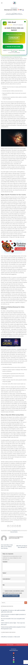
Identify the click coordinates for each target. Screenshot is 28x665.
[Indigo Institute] (14, 3)
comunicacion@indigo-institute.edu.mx (14, 14)
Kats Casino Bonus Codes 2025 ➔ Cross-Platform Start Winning (7, 546)
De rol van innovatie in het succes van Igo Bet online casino (13, 619)
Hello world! (17, 636)
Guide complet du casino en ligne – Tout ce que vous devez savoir (13, 623)
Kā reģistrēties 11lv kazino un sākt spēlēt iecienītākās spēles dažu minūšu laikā (13, 611)
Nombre (5, 573)
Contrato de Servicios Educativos (21, 644)
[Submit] (25, 602)
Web (3, 584)
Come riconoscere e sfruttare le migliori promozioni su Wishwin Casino (13, 615)
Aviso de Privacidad (10, 644)
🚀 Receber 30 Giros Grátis (12, 46)
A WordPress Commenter (7, 636)
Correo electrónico (7, 579)
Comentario (5, 561)
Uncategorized (14, 8)
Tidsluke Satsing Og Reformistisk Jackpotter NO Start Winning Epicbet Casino (13, 628)
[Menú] (2, 3)
